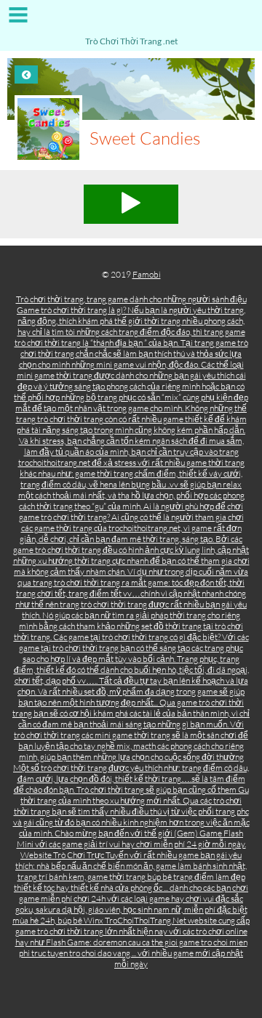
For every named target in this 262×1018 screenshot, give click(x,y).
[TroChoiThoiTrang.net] (131, 20)
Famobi (146, 274)
